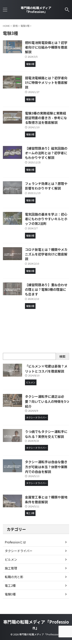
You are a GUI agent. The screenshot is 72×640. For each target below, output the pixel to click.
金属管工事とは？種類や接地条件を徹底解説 (46, 499)
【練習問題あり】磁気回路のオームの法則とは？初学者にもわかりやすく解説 (46, 153)
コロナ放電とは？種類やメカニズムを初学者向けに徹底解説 (46, 254)
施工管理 (11, 568)
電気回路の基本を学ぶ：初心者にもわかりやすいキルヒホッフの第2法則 (46, 219)
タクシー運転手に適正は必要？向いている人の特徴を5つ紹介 (47, 401)
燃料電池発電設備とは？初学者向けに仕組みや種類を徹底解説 (46, 47)
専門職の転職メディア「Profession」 (36, 9)
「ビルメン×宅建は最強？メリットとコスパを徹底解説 (46, 369)
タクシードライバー (18, 550)
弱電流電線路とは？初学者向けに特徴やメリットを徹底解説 (46, 82)
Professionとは (15, 542)
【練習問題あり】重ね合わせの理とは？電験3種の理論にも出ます (46, 289)
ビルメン (11, 559)
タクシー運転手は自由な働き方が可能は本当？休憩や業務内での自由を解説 (46, 466)
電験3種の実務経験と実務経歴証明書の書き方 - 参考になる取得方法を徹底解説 (46, 118)
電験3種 (10, 594)
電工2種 (10, 585)
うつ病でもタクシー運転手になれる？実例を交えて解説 (46, 434)
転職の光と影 (14, 576)
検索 (62, 356)
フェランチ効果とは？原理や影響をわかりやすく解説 (46, 186)
